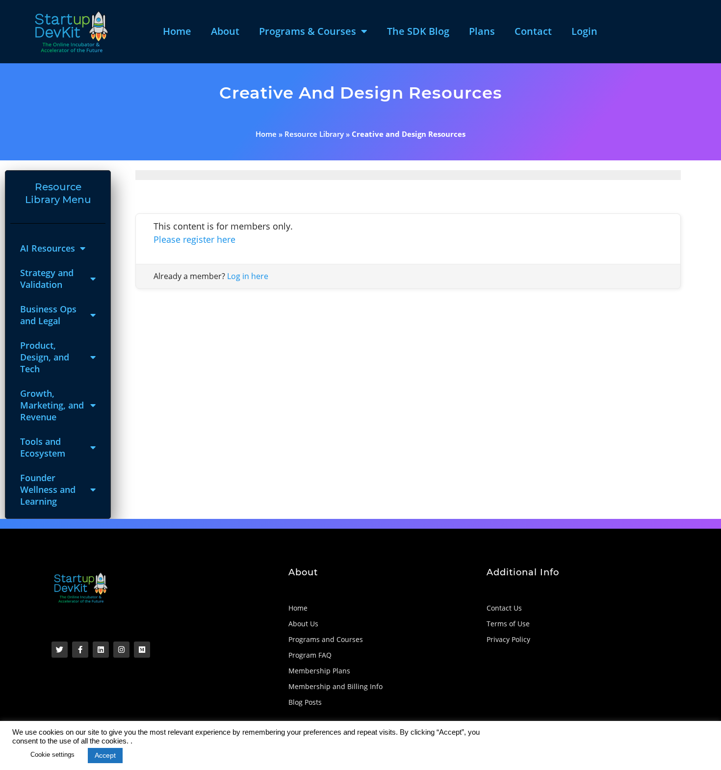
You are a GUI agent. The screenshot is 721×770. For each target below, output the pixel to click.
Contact (533, 31)
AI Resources (47, 248)
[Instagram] (121, 650)
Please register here (194, 239)
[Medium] (142, 650)
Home (177, 31)
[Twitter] (60, 650)
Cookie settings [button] (52, 754)
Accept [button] (105, 755)
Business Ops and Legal (48, 315)
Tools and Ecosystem (42, 447)
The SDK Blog (418, 31)
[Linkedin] (101, 650)
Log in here (247, 276)
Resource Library (314, 134)
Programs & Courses (307, 31)
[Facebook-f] (80, 650)
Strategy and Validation (47, 278)
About (225, 31)
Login (584, 31)
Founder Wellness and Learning (48, 489)
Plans (482, 31)
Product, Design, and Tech (44, 357)
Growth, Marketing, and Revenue (52, 405)
